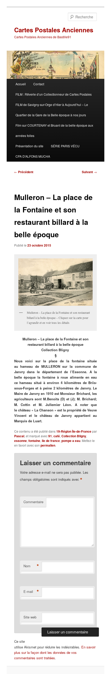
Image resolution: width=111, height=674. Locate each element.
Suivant (89, 172)
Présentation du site (29, 146)
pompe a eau (70, 440)
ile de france (51, 440)
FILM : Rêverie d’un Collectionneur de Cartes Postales (53, 94)
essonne (20, 440)
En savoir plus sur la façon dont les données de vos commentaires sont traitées (55, 652)
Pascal (19, 436)
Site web (29, 617)
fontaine (34, 440)
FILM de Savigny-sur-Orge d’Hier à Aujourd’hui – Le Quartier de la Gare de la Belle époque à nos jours (51, 109)
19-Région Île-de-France (73, 431)
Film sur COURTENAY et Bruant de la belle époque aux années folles (54, 130)
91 (50, 436)
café (56, 436)
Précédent (23, 172)
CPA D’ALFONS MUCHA (32, 156)
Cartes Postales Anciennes (53, 29)
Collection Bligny (73, 436)
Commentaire (33, 501)
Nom (31, 566)
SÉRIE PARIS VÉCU (65, 146)
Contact (38, 84)
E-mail (31, 591)
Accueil (20, 84)
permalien (48, 445)
